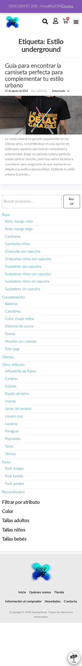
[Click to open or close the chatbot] (74, 658)
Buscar (71, 201)
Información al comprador (23, 601)
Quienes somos (40, 592)
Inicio (22, 592)
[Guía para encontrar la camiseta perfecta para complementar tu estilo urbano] (41, 115)
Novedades (53, 601)
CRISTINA (42, 91)
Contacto (70, 601)
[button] (45, 21)
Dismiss (67, 6)
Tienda (59, 592)
